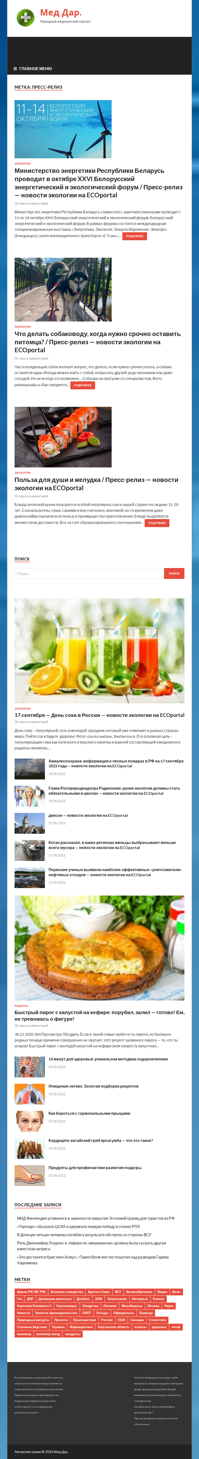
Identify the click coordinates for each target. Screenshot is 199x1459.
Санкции (137, 1320)
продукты (72, 1334)
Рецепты (21, 1005)
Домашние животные (55, 1299)
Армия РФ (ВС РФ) (31, 1292)
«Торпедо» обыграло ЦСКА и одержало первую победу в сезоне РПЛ (78, 1226)
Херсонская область (113, 1327)
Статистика (157, 1320)
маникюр (24, 1334)
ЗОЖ (98, 1299)
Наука (168, 1306)
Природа (146, 1313)
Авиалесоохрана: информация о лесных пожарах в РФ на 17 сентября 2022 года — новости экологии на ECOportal (116, 763)
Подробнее (134, 236)
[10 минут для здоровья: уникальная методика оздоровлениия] (30, 1076)
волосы (140, 1327)
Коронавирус (67, 1306)
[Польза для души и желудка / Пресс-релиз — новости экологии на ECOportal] (99, 439)
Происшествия (84, 1320)
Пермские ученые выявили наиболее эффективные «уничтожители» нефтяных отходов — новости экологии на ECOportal (115, 872)
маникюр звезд (48, 1334)
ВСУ (118, 1292)
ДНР (30, 1299)
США (121, 1320)
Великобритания (139, 1292)
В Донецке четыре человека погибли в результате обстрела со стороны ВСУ (84, 1234)
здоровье (159, 1327)
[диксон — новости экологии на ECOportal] (30, 832)
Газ (19, 1299)
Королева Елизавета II (34, 1306)
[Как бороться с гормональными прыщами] (30, 1130)
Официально (124, 1313)
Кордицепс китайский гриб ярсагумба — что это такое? (101, 1140)
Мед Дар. (61, 12)
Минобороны (132, 1306)
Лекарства (90, 1306)
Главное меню (35, 68)
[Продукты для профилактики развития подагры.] (30, 1184)
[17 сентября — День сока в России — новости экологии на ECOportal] (99, 704)
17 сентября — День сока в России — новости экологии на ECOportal (99, 715)
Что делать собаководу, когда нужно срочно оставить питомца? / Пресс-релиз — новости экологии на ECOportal (98, 342)
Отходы (102, 1313)
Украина (58, 1327)
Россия (107, 1320)
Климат (158, 1299)
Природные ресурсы (33, 1320)
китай (176, 1327)
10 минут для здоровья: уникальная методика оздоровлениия (108, 1059)
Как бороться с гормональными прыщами (89, 1113)
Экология (23, 163)
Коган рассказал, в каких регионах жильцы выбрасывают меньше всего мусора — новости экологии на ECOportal (112, 845)
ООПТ (86, 1313)
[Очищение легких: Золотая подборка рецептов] (30, 1103)
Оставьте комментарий (31, 203)
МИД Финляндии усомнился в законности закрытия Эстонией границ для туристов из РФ (95, 1218)
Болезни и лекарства (67, 1292)
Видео (162, 1292)
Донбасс (83, 1299)
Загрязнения (117, 1299)
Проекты (61, 1320)
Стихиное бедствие (32, 1327)
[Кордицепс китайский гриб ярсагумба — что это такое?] (30, 1157)
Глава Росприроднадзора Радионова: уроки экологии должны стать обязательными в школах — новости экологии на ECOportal (114, 790)
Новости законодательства (56, 1313)
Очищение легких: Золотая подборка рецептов (94, 1086)
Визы (176, 1292)
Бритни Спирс (99, 1292)
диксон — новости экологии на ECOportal (88, 815)
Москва (153, 1306)
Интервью (140, 1299)
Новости (23, 1313)
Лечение (109, 1306)
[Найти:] (99, 573)
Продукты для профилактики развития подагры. (95, 1167)
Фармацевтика (81, 1327)
